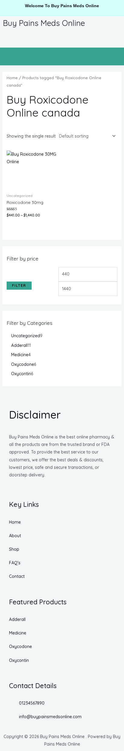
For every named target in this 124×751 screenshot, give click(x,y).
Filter (19, 285)
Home (12, 77)
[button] (62, 56)
